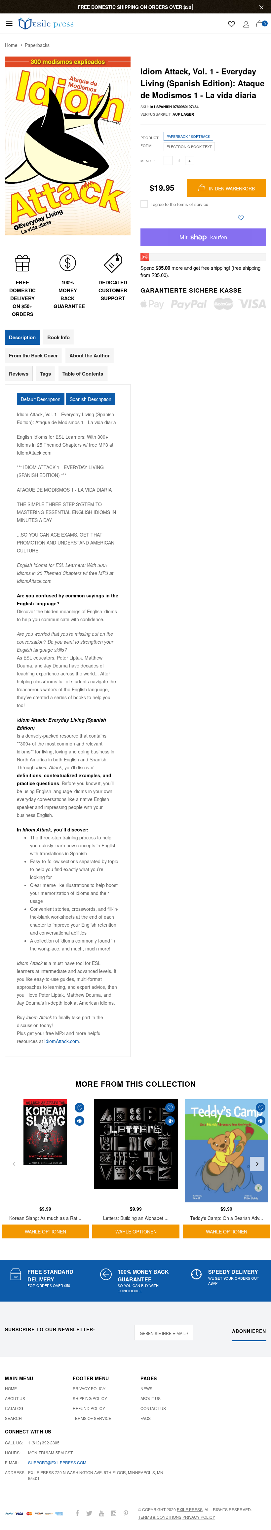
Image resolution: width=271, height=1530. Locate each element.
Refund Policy (89, 1408)
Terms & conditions (159, 1517)
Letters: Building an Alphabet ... (136, 1218)
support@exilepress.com (57, 1462)
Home (11, 45)
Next (257, 1164)
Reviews (18, 373)
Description (22, 337)
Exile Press (190, 1509)
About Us (15, 1398)
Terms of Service (92, 1418)
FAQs (145, 1418)
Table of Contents (82, 373)
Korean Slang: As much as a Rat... (45, 1218)
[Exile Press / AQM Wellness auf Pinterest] (126, 1513)
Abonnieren (249, 1331)
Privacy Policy (89, 1388)
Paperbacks (37, 45)
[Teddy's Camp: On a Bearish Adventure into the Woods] (226, 1150)
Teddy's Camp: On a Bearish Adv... (226, 1218)
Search (13, 1418)
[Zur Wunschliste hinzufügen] (241, 218)
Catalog (14, 1408)
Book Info (58, 337)
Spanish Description (90, 399)
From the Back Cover (33, 355)
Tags (45, 373)
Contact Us (153, 1408)
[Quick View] (79, 1121)
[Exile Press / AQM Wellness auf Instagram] (113, 1513)
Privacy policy (198, 1517)
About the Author (89, 355)
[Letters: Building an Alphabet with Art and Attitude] (135, 1150)
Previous (14, 1164)
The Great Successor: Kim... (68, 1507)
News (146, 1388)
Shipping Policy (90, 1398)
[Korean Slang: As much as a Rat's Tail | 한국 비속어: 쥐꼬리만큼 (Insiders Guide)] (45, 1150)
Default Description (40, 399)
